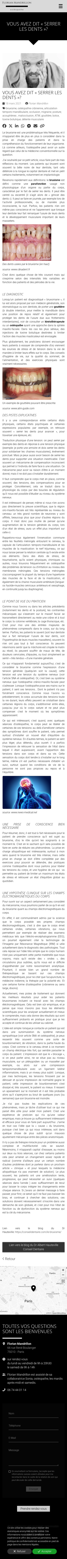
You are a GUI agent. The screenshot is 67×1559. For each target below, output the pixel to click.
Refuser (21, 1551)
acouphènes (9, 115)
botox (56, 115)
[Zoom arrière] (63, 1275)
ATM (37, 115)
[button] (33, 1287)
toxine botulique (11, 119)
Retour (9, 1259)
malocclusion (26, 115)
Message (14, 1450)
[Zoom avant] (63, 1270)
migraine (46, 111)
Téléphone (14, 1425)
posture (57, 111)
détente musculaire (33, 119)
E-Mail (12, 1437)
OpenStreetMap (59, 1313)
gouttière (46, 115)
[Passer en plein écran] (63, 1281)
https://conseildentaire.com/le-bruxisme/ (38, 1232)
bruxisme (11, 108)
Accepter (46, 1551)
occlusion (34, 111)
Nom (11, 1413)
